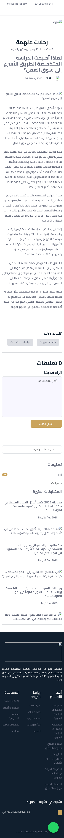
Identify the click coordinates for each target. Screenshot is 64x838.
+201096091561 (44, 3)
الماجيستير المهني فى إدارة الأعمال (54, 758)
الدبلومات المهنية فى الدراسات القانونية (56, 712)
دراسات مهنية (48, 342)
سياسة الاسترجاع (10, 724)
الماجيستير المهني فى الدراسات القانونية (56, 731)
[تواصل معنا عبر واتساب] (53, 827)
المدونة (37, 731)
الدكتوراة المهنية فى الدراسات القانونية (53, 773)
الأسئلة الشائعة (11, 701)
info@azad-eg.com (17, 3)
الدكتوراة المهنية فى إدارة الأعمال (53, 786)
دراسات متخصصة (20, 342)
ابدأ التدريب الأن (33, 724)
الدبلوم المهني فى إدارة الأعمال (53, 745)
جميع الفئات (56, 483)
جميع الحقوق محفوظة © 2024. (32, 831)
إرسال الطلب (46, 423)
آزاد (60, 475)
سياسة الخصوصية (14, 716)
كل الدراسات (34, 712)
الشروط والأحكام (11, 707)
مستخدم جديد (34, 718)
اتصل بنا (15, 731)
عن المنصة (35, 705)
